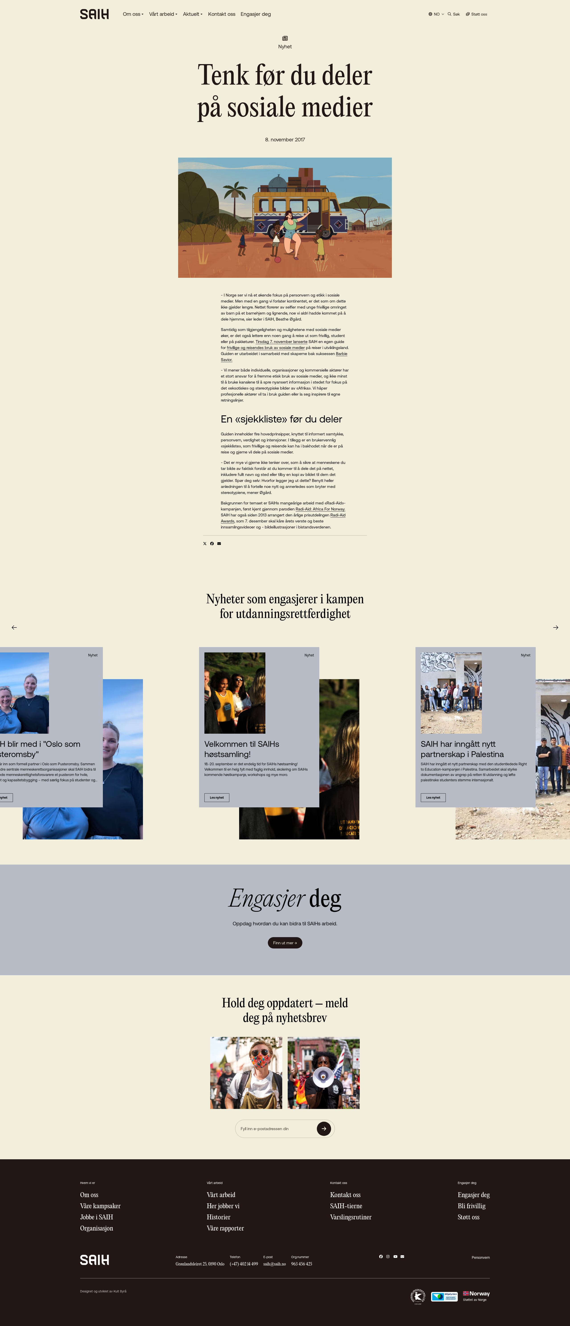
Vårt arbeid (161, 14)
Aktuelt (191, 14)
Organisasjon (96, 1228)
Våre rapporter (225, 1228)
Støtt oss (468, 1217)
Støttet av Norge (475, 1300)
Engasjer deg (256, 14)
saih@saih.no (274, 1264)
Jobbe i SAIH (96, 1217)
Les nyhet (217, 797)
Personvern (481, 1257)
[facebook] (212, 543)
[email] (219, 543)
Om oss (131, 14)
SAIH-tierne (346, 1206)
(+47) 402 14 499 (244, 1264)
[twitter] (205, 543)
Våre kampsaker (100, 1206)
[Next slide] (555, 627)
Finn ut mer (285, 942)
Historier (218, 1217)
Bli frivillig (472, 1206)
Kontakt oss (221, 14)
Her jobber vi (223, 1206)
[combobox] (436, 14)
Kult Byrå (120, 1291)
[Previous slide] (14, 627)
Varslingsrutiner (351, 1217)
